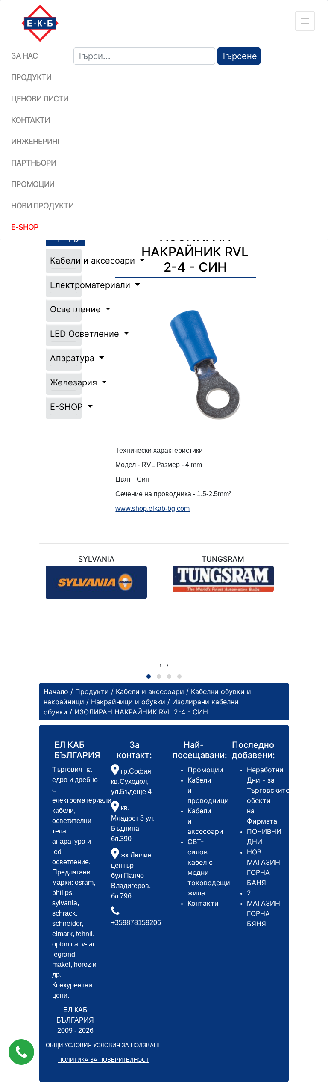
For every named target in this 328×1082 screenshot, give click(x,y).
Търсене (239, 56)
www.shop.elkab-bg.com (152, 508)
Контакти (30, 120)
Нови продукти (42, 205)
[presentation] (160, 665)
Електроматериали (63, 285)
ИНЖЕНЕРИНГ (36, 141)
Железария (63, 382)
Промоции (32, 184)
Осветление (63, 309)
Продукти (31, 77)
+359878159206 (136, 922)
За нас (24, 55)
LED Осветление (63, 334)
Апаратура (63, 358)
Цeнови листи (39, 98)
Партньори (33, 162)
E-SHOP (63, 407)
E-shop (24, 226)
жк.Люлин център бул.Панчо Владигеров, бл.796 (131, 875)
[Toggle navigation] (305, 21)
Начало (56, 691)
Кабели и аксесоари (63, 260)
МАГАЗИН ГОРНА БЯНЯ (263, 913)
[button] (21, 1052)
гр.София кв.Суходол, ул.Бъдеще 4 (131, 781)
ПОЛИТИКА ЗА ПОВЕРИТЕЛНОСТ (103, 1060)
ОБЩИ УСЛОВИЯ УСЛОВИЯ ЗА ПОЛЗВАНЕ (103, 1045)
